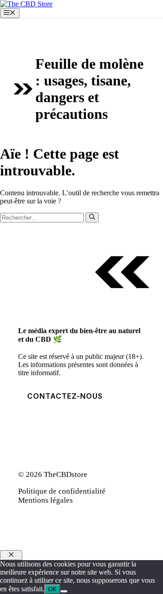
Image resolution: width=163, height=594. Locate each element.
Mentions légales (45, 500)
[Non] (63, 591)
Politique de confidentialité (61, 491)
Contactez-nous (65, 396)
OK (52, 589)
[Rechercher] (92, 217)
